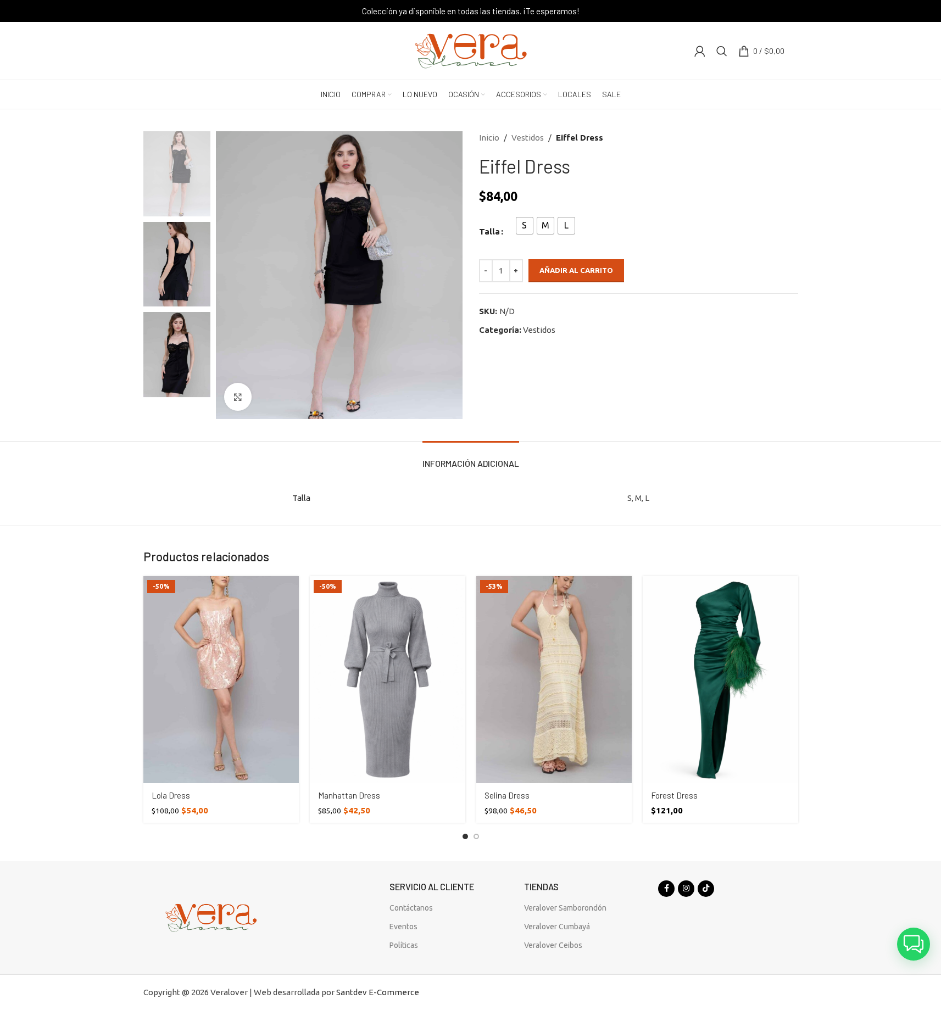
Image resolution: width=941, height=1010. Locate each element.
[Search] (722, 51)
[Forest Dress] (720, 679)
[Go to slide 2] (476, 836)
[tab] (470, 458)
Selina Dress (507, 795)
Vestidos (527, 137)
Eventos (403, 926)
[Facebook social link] (666, 888)
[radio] (524, 225)
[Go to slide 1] (465, 836)
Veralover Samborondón (565, 907)
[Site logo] (470, 49)
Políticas (403, 945)
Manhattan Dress (349, 795)
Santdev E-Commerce (377, 992)
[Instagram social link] (686, 888)
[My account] (700, 51)
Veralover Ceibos (553, 945)
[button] (913, 944)
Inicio (489, 137)
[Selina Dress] (554, 679)
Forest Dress (674, 795)
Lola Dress (171, 795)
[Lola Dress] (221, 679)
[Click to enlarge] (238, 396)
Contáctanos (411, 907)
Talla (489, 231)
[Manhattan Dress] (387, 679)
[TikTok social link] (706, 888)
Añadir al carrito (576, 270)
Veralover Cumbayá (557, 926)
